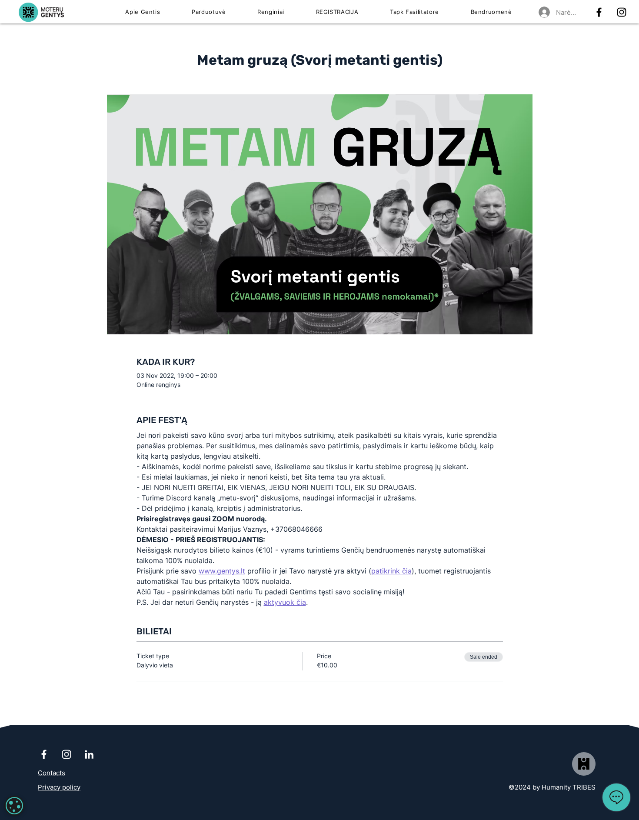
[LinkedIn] (89, 754)
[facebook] (599, 12)
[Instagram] (622, 12)
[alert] (14, 806)
